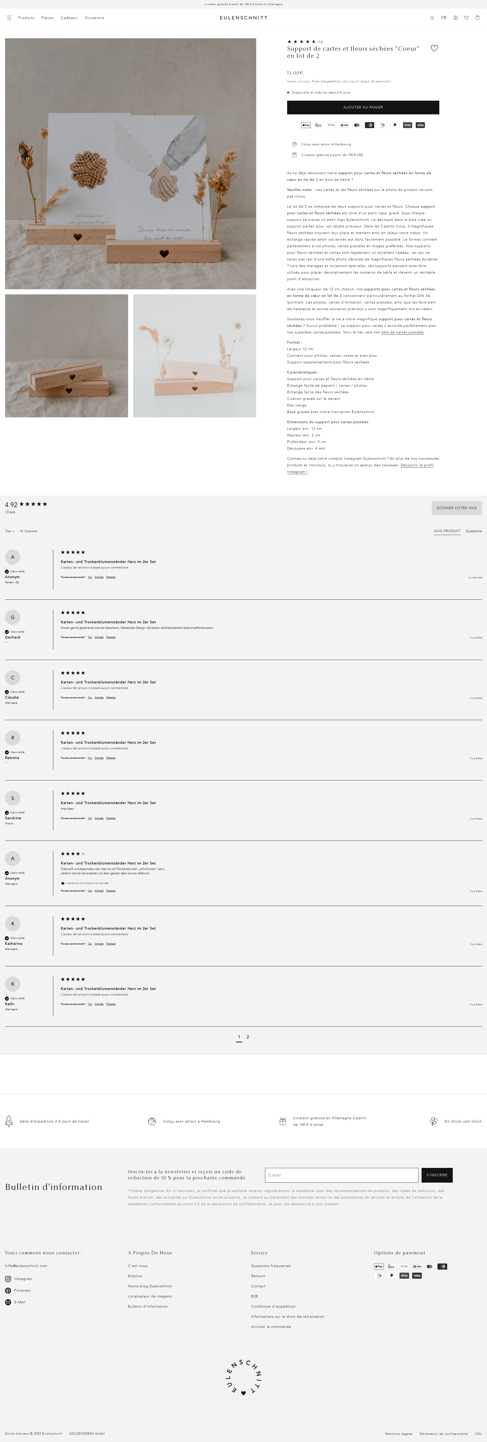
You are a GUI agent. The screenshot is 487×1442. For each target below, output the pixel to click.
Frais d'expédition (326, 81)
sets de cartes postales (402, 332)
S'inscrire (437, 1175)
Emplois (135, 1276)
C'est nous (138, 1266)
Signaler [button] (99, 577)
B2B (254, 1296)
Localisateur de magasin (150, 1296)
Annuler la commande (271, 1327)
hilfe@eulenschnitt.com (26, 1266)
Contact (258, 1286)
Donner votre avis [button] (457, 508)
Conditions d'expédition (273, 1306)
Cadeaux (69, 18)
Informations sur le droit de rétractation (287, 1316)
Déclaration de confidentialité (444, 1434)
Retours (258, 1276)
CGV (478, 1434)
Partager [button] (111, 577)
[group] (31, 505)
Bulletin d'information (148, 1306)
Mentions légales (399, 1434)
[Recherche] (432, 18)
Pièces (48, 18)
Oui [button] (90, 577)
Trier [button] (8, 531)
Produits (26, 18)
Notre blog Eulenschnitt (150, 1286)
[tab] (447, 532)
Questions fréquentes (271, 1266)
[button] (432, 18)
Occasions (94, 18)
